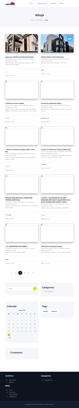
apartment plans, (10, 63)
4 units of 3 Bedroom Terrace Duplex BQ (55, 149)
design (45, 311)
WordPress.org (13, 396)
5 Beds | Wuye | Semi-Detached (52, 57)
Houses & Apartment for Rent (49, 153)
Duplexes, (28, 63)
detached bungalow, (20, 109)
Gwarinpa (43, 164)
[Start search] (72, 3)
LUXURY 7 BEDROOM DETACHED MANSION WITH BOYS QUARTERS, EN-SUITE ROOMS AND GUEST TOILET (55, 200)
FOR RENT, (26, 153)
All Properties (39, 20)
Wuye (42, 70)
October (12, 380)
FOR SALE (64, 63)
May (11, 382)
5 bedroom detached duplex (51, 103)
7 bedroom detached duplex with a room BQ (20, 150)
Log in (10, 389)
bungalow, (54, 155)
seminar (54, 311)
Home (32, 20)
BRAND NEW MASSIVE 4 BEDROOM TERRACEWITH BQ (18, 199)
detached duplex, (20, 63)
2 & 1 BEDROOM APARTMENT (16, 246)
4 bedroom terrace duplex (14, 103)
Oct (9, 337)
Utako (7, 259)
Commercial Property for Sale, (14, 59)
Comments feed (13, 394)
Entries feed (12, 392)
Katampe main (45, 118)
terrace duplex (15, 64)
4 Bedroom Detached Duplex (51, 246)
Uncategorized (49, 291)
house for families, (23, 111)
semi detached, (33, 205)
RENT (13, 159)
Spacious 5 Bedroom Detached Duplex (19, 57)
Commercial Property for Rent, (14, 153)
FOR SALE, (26, 59)
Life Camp (8, 215)
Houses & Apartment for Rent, (21, 202)
